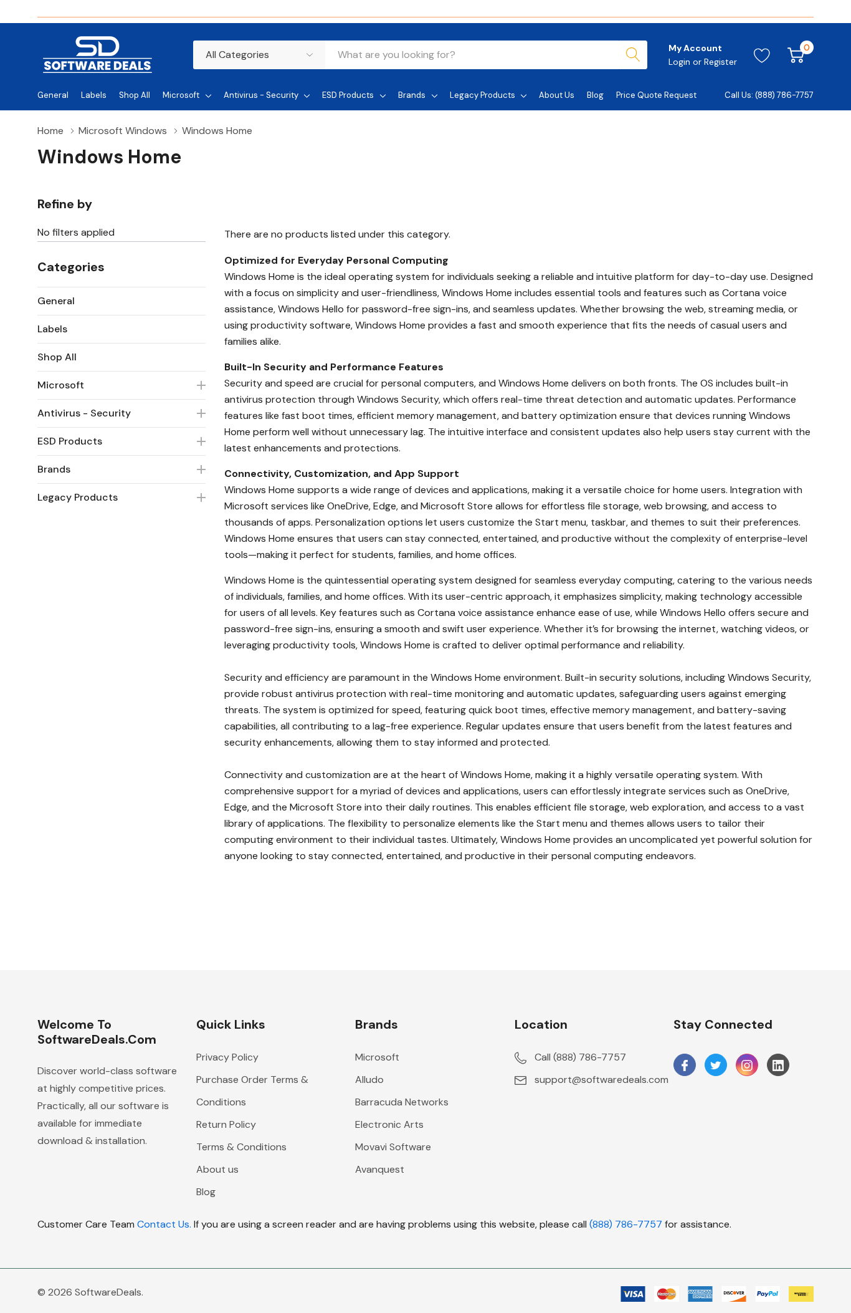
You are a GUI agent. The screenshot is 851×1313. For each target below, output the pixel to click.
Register (720, 61)
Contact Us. (164, 1224)
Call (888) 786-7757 (580, 1057)
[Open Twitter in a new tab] (715, 1065)
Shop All (57, 356)
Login (680, 61)
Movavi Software (393, 1146)
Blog (206, 1191)
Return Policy (226, 1124)
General (56, 300)
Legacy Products (482, 95)
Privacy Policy (227, 1057)
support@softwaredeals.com (601, 1079)
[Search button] (633, 55)
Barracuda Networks (402, 1102)
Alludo (369, 1079)
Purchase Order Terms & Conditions (252, 1091)
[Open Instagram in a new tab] (747, 1065)
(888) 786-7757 (625, 1224)
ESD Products (348, 95)
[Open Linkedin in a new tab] (778, 1065)
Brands (412, 95)
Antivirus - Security (261, 95)
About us (217, 1169)
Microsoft (181, 95)
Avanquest (379, 1169)
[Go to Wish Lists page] (762, 55)
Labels (52, 328)
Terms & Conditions (241, 1146)
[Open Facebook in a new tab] (684, 1065)
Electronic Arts (389, 1124)
